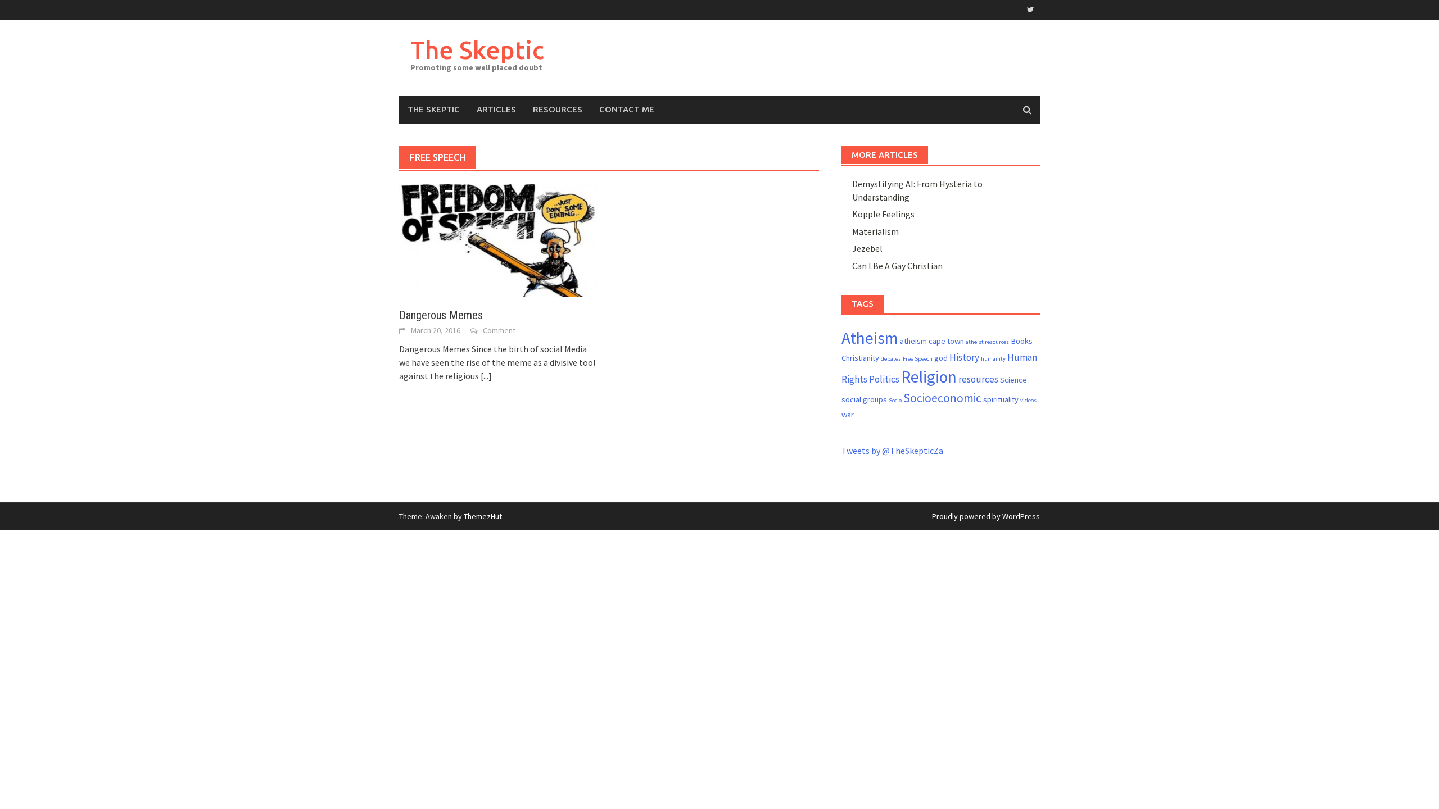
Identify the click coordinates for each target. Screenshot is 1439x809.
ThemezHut (483, 516)
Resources (557, 109)
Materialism (875, 231)
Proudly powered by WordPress (986, 516)
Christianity (860, 358)
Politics (884, 379)
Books (1022, 341)
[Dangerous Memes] (498, 239)
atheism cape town (932, 341)
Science (1013, 380)
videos (1028, 400)
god (941, 358)
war (847, 415)
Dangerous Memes (441, 315)
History (964, 357)
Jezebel (867, 248)
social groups (864, 399)
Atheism (869, 338)
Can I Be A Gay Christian (897, 265)
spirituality (1001, 399)
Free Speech (918, 358)
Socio (895, 400)
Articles (496, 109)
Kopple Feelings (883, 214)
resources (978, 379)
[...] (486, 375)
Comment (499, 330)
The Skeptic (477, 49)
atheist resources (987, 342)
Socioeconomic (942, 398)
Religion (929, 376)
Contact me (626, 109)
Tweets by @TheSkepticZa (892, 450)
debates (891, 358)
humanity (993, 358)
